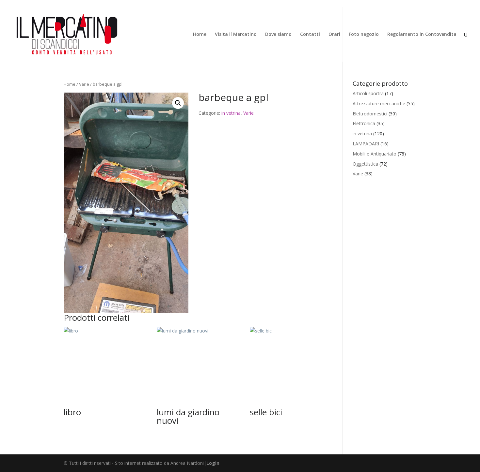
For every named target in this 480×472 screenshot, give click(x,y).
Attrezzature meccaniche (379, 103)
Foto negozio (364, 34)
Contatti (310, 34)
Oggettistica (365, 164)
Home (199, 34)
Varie (84, 84)
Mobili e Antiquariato (374, 154)
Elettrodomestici (370, 114)
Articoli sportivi (368, 93)
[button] (178, 103)
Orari (334, 34)
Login (212, 463)
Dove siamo (278, 34)
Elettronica (364, 123)
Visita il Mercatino (236, 34)
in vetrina (231, 113)
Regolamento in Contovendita (421, 34)
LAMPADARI (366, 143)
